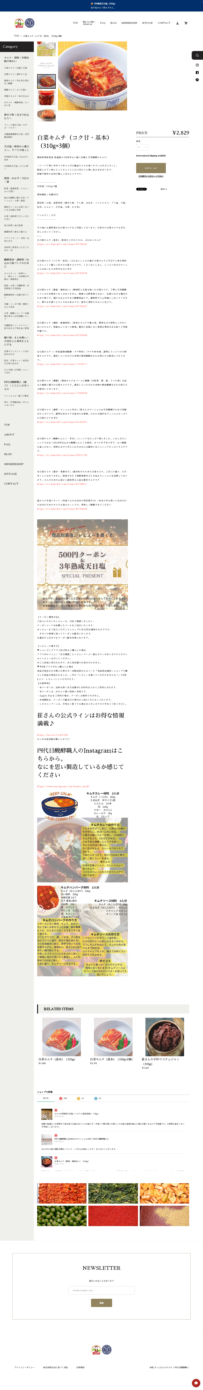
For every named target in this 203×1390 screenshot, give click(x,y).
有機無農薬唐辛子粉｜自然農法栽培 (16, 135)
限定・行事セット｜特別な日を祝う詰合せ (16, 362)
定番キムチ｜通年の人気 (15, 74)
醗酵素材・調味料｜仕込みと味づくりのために (16, 263)
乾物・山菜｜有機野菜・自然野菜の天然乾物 (16, 287)
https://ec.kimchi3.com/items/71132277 (62, 364)
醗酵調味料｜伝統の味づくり (16, 296)
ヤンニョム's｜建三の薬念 (16, 396)
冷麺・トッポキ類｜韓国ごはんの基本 (16, 305)
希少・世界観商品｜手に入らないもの (16, 403)
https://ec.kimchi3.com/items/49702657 (62, 484)
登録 (101, 1303)
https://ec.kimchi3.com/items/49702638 (62, 273)
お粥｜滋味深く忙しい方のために (16, 217)
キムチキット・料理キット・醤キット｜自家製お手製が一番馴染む (16, 276)
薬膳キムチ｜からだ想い (15, 90)
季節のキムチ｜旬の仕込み (16, 96)
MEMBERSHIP (129, 23)
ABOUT (9, 434)
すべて (46, 1098)
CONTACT (164, 23)
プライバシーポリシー (24, 1367)
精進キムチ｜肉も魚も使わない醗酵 (16, 82)
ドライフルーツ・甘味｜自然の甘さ (16, 239)
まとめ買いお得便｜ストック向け (16, 371)
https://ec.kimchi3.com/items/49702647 (62, 306)
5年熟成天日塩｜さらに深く (16, 167)
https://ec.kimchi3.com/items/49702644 (62, 335)
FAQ (102, 23)
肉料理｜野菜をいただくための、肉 (16, 248)
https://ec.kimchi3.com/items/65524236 (62, 422)
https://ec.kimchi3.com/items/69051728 (62, 455)
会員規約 (80, 1367)
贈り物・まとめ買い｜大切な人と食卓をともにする (16, 341)
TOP (75, 23)
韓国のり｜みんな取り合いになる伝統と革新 (16, 208)
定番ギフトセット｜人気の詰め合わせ (16, 352)
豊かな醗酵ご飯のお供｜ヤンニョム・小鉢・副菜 (16, 199)
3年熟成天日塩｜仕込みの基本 (16, 158)
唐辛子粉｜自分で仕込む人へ (16, 117)
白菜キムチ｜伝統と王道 (15, 68)
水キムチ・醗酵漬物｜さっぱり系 (16, 103)
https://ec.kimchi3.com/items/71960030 (62, 393)
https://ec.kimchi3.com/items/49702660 (62, 509)
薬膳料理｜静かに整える (15, 232)
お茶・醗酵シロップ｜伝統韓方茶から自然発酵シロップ (16, 316)
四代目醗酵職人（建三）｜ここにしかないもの (16, 385)
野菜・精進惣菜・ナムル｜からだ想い (16, 189)
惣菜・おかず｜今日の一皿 (16, 180)
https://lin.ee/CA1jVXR (52, 735)
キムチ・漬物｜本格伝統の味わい (16, 59)
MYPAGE (147, 23)
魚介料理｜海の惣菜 (13, 225)
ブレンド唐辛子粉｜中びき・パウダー (15, 126)
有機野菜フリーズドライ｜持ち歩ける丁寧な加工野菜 (16, 326)
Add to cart (151, 168)
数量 (138, 141)
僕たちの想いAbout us (89, 23)
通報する (163, 189)
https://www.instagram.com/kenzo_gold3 (63, 786)
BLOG (113, 23)
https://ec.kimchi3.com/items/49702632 (62, 244)
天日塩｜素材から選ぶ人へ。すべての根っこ (16, 148)
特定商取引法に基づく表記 (55, 1367)
